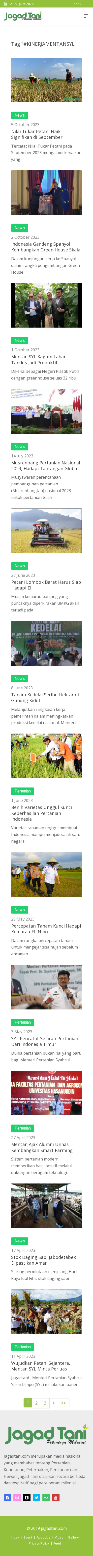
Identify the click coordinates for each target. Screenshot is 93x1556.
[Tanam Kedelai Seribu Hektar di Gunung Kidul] (46, 643)
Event (28, 1537)
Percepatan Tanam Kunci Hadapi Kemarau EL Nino (46, 929)
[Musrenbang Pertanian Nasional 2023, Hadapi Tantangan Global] (46, 411)
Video (59, 1537)
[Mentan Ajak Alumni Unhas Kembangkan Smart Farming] (46, 1093)
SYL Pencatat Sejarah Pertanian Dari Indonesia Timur (44, 1041)
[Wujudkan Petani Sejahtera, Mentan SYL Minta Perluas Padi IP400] (46, 1311)
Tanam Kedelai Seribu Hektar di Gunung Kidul (45, 697)
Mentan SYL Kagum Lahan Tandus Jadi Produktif (38, 359)
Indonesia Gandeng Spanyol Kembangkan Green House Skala (45, 247)
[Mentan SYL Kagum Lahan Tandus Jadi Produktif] (46, 305)
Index (15, 1537)
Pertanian (23, 791)
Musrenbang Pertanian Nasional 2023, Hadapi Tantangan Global (45, 465)
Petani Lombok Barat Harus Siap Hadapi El (46, 585)
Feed (57, 1543)
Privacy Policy (39, 1543)
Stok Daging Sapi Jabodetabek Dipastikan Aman (43, 1260)
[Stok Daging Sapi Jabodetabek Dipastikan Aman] (46, 1205)
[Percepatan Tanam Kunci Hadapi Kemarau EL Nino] (46, 874)
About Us (43, 1537)
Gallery (73, 1537)
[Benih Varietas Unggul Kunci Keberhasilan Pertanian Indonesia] (46, 756)
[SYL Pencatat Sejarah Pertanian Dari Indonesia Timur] (46, 987)
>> (63, 1403)
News (20, 115)
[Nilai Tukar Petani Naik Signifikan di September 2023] (46, 80)
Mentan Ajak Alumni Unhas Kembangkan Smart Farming (42, 1147)
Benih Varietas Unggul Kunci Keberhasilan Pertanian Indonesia (41, 813)
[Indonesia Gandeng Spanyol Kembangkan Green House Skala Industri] (46, 192)
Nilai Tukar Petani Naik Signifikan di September (36, 134)
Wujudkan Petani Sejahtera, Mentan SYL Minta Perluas (40, 1366)
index (77, 3)
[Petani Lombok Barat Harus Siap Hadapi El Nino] (46, 530)
